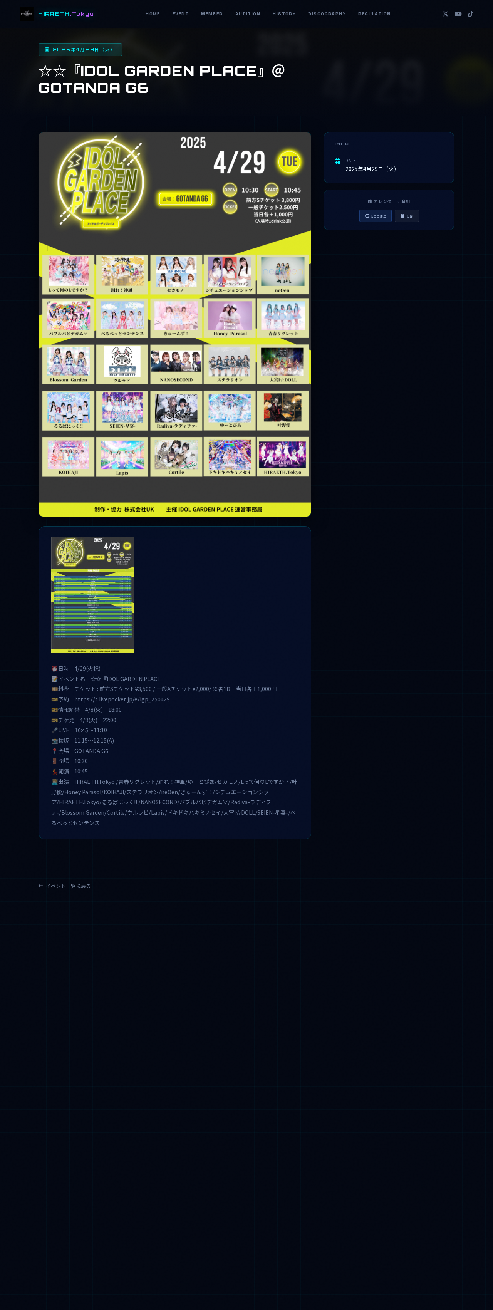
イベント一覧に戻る (68, 885)
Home (153, 14)
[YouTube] (458, 13)
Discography (327, 14)
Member (212, 14)
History (284, 14)
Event (181, 14)
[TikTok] (470, 13)
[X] (446, 13)
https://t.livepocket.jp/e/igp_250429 (122, 699)
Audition (248, 14)
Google (377, 216)
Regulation (374, 14)
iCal (408, 216)
